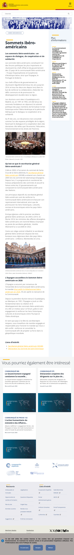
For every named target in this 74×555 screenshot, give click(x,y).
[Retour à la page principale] (15, 5)
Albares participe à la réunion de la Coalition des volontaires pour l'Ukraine (59, 66)
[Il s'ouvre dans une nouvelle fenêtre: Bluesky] (64, 531)
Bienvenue (8, 19)
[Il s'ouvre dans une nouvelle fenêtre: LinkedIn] (67, 531)
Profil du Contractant (26, 519)
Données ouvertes (10, 509)
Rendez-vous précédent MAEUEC (26, 510)
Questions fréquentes (26, 497)
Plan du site (8, 504)
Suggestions (9, 519)
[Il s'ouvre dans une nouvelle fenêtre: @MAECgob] (51, 531)
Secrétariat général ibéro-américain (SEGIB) (25, 346)
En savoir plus (25, 548)
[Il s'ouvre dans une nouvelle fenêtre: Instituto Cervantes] (37, 465)
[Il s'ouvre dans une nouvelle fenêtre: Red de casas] (13, 473)
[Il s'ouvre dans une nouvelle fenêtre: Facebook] (56, 531)
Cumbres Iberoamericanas (15, 33)
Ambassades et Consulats (9, 491)
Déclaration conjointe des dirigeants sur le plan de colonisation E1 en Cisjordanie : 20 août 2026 (54, 375)
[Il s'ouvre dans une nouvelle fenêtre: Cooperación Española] (13, 465)
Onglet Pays (23, 504)
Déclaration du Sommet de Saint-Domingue (26, 348)
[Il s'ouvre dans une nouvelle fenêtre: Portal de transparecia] (37, 473)
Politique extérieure (19, 19)
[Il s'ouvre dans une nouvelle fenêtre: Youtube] (58, 531)
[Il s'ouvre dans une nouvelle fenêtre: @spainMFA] (53, 531)
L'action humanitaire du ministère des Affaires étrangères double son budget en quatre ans (19, 421)
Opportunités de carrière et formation (11, 498)
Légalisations (24, 490)
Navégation (30, 530)
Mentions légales (10, 530)
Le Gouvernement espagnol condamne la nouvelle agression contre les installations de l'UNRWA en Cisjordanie (59, 53)
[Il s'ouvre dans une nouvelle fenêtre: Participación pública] (60, 465)
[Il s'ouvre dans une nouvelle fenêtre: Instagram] (61, 531)
